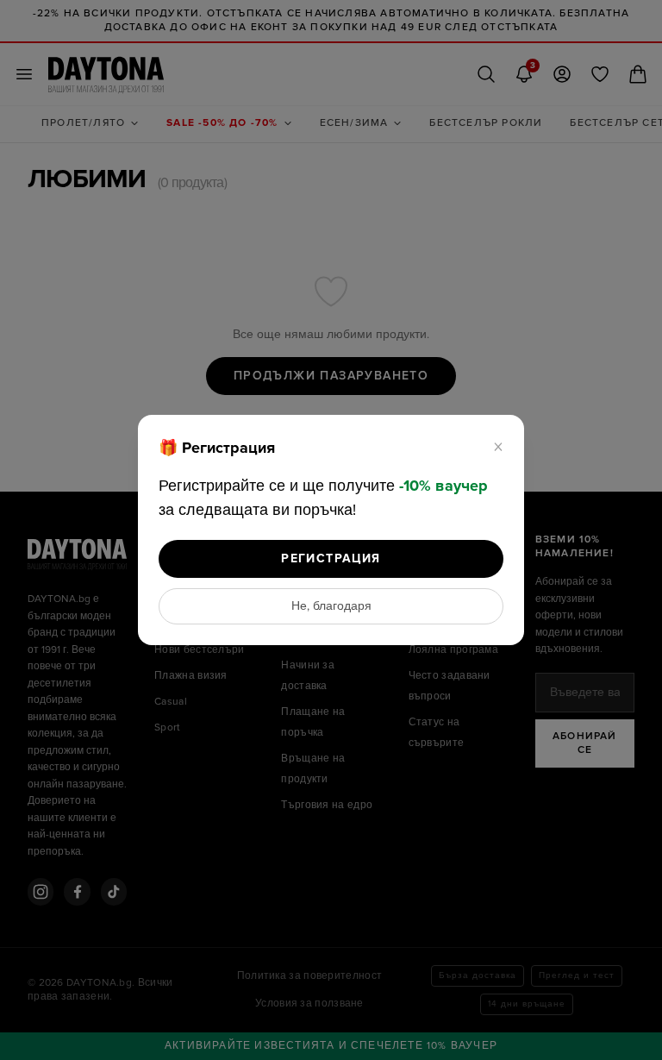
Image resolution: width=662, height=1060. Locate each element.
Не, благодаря (331, 606)
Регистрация (330, 558)
